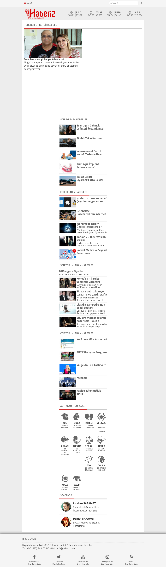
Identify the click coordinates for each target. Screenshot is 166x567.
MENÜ (29, 3)
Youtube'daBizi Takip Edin (83, 563)
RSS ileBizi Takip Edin (131, 563)
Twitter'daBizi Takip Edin (59, 563)
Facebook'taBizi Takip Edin (34, 563)
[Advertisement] (83, 94)
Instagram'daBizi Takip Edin (107, 563)
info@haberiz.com (66, 548)
